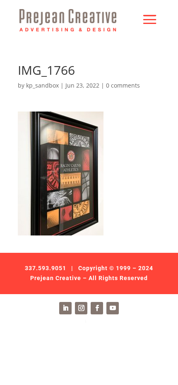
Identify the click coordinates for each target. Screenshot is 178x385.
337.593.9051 (45, 268)
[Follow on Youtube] (112, 308)
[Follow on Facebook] (97, 308)
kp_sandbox (42, 85)
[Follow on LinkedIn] (65, 308)
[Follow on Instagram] (81, 308)
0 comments (123, 85)
